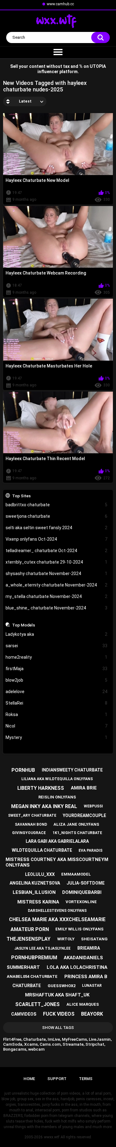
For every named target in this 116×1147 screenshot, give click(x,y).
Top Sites (21, 495)
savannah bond (31, 824)
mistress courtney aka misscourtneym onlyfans (57, 862)
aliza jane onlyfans (76, 824)
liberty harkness (40, 788)
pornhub (23, 770)
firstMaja (57, 668)
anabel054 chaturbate (32, 976)
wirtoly (66, 939)
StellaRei (57, 703)
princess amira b (85, 976)
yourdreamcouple (84, 815)
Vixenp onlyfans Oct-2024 (57, 539)
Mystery (57, 737)
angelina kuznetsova (35, 883)
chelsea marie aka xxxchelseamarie (57, 919)
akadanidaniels (83, 957)
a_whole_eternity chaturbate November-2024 (57, 584)
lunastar (92, 985)
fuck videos (59, 1014)
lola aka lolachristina (77, 967)
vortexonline (81, 901)
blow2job (57, 680)
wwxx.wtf (51, 1137)
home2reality (57, 657)
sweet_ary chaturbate (32, 815)
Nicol (57, 725)
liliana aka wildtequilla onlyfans (57, 779)
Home (29, 1078)
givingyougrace (29, 833)
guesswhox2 (61, 985)
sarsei (57, 645)
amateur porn (30, 929)
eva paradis (90, 850)
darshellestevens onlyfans (57, 910)
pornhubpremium (34, 957)
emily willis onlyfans (79, 929)
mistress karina (38, 902)
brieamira (88, 948)
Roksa (57, 714)
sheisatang (94, 939)
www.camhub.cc (60, 4)
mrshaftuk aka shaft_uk (57, 995)
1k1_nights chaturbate (77, 833)
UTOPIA (98, 66)
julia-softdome (86, 883)
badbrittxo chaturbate (57, 504)
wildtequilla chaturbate (42, 850)
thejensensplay (28, 939)
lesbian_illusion (34, 892)
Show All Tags (58, 1027)
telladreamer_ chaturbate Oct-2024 (57, 550)
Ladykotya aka (57, 634)
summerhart (23, 967)
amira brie (84, 788)
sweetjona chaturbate (57, 516)
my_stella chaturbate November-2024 (57, 596)
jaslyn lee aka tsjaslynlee (42, 948)
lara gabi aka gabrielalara (57, 841)
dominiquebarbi (81, 892)
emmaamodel (76, 874)
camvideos (23, 1014)
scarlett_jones (37, 1004)
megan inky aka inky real (44, 806)
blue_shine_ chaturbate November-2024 (57, 607)
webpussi (93, 806)
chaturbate (26, 985)
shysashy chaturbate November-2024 (57, 573)
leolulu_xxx (40, 874)
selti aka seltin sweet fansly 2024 (57, 527)
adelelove (57, 691)
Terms (85, 1078)
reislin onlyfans (57, 797)
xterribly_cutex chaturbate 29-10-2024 (57, 562)
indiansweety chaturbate (72, 769)
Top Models (23, 624)
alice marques (83, 1004)
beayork (92, 1014)
